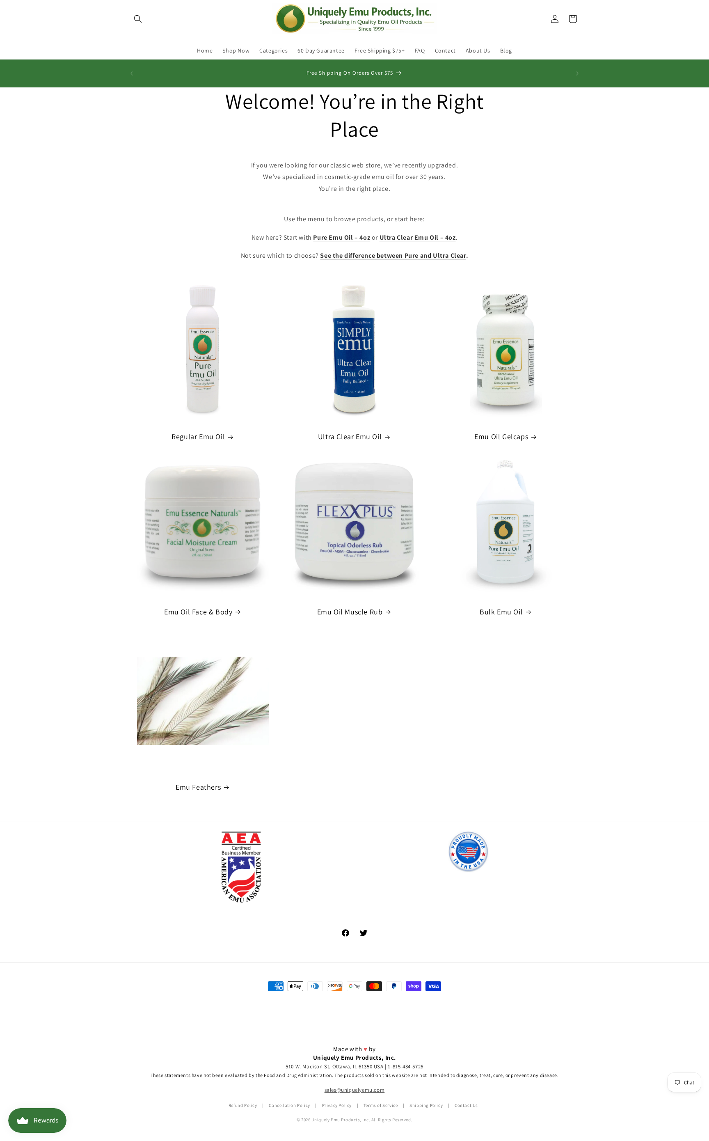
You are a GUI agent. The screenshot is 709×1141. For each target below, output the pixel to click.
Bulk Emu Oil (501, 611)
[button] (138, 19)
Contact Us (466, 1106)
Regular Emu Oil (198, 436)
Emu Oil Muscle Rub (350, 611)
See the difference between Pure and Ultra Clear (393, 255)
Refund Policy (243, 1106)
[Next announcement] (577, 73)
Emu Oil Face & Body (198, 611)
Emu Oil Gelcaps (501, 436)
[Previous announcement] (132, 73)
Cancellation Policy (289, 1106)
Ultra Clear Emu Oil (350, 436)
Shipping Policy (426, 1106)
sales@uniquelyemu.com (355, 1090)
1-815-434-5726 (405, 1066)
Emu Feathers (198, 787)
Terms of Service (381, 1106)
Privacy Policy (337, 1106)
